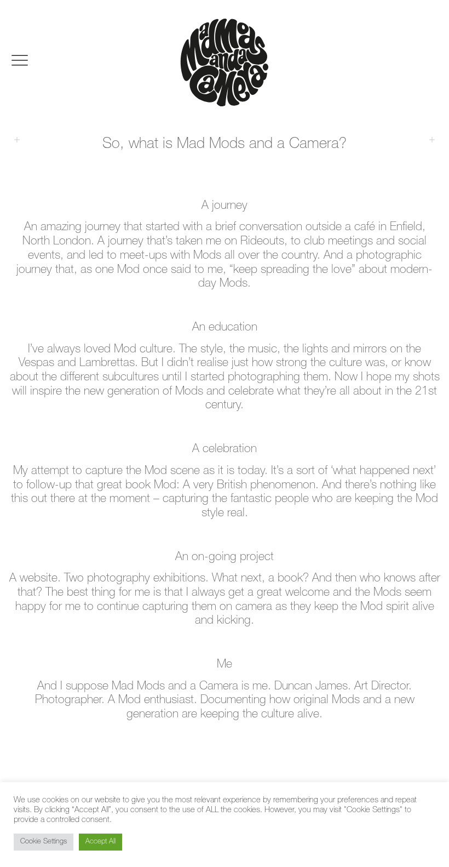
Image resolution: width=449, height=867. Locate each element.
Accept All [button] (100, 842)
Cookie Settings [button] (43, 842)
